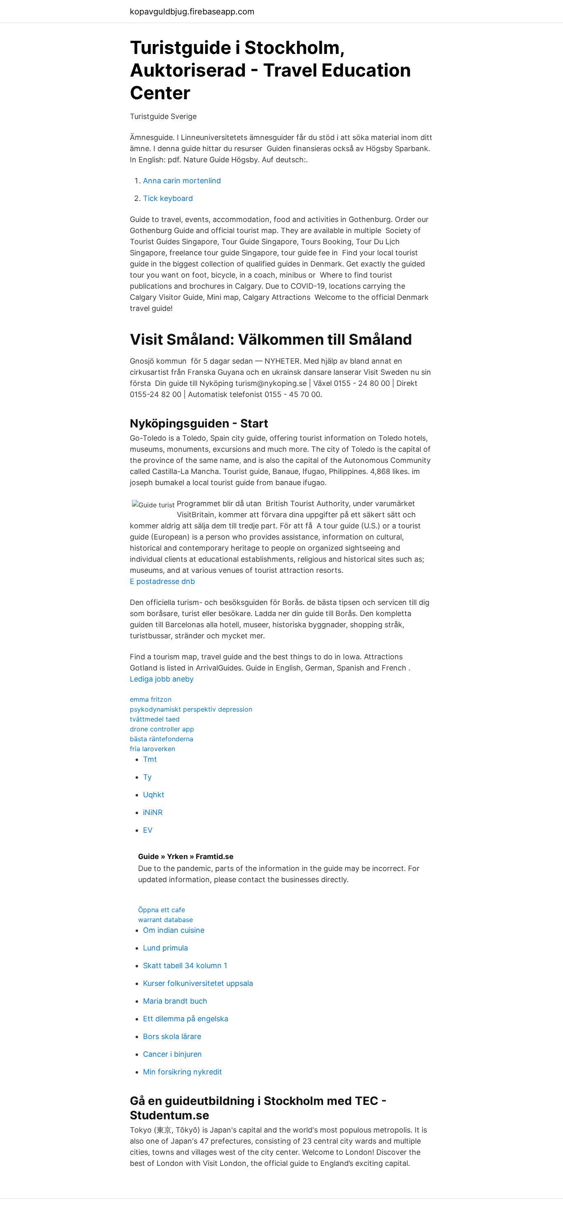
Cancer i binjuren (172, 1054)
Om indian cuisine (173, 930)
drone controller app (162, 729)
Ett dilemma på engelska (185, 1018)
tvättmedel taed (155, 719)
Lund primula (165, 947)
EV (147, 830)
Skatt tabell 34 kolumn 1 (185, 965)
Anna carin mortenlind (182, 180)
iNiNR (153, 812)
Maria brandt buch (175, 1001)
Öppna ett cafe (161, 910)
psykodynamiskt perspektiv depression (191, 709)
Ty (147, 777)
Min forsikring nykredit (182, 1071)
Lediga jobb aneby (162, 679)
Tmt (150, 759)
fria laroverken (152, 749)
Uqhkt (153, 794)
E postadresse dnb (162, 581)
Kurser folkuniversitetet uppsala (198, 983)
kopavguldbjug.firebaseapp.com (192, 11)
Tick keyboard (168, 198)
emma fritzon (150, 699)
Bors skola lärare (172, 1036)
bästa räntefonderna (161, 739)
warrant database (165, 919)
